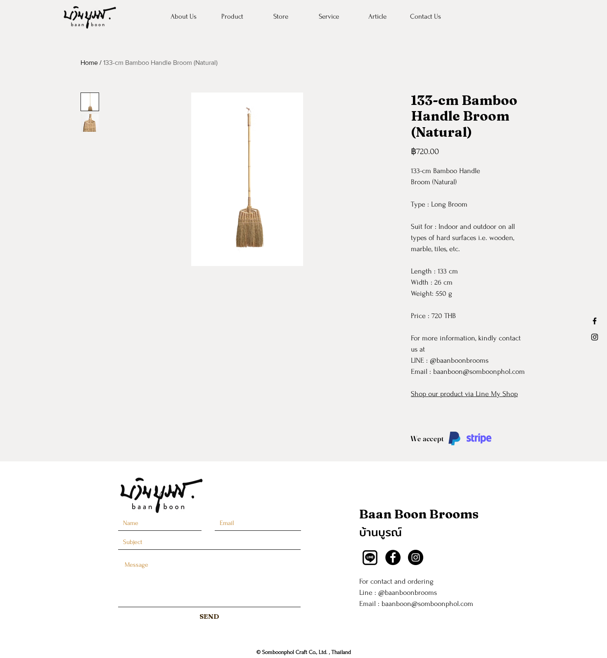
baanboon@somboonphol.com (427, 604)
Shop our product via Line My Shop (464, 394)
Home (89, 62)
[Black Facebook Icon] (594, 320)
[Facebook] (393, 557)
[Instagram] (415, 557)
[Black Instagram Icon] (594, 337)
